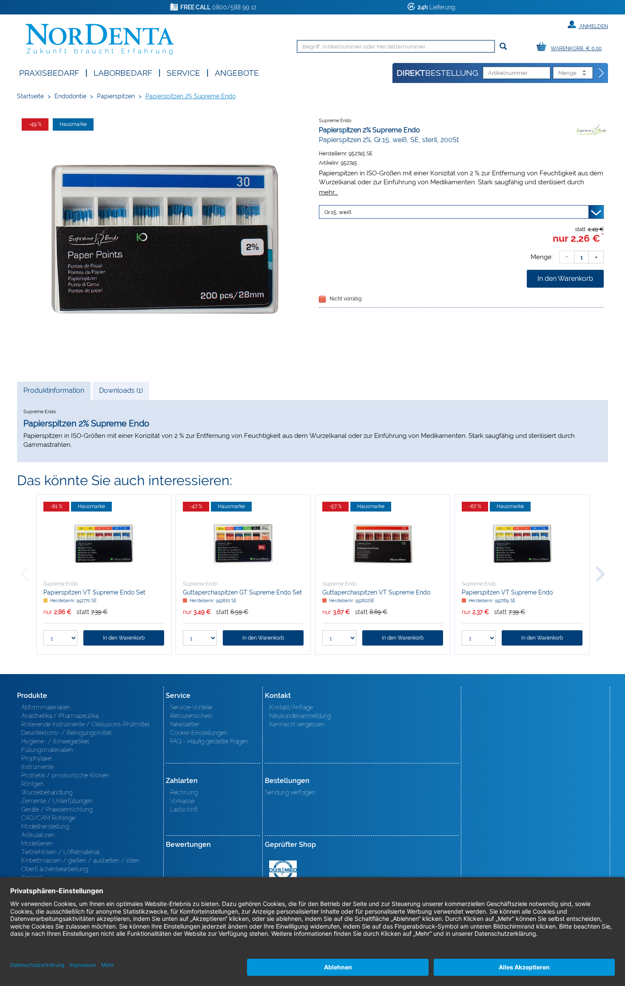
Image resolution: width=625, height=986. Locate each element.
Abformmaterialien (46, 707)
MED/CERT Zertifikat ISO (283, 870)
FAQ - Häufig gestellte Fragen (209, 741)
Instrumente (37, 766)
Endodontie (70, 96)
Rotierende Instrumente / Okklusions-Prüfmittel (85, 724)
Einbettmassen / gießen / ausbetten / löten (80, 860)
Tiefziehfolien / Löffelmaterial (60, 852)
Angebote (237, 72)
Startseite (30, 96)
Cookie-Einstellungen (198, 732)
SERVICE (183, 72)
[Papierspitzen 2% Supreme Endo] (163, 241)
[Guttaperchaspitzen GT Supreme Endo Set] (243, 544)
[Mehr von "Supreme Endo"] (591, 129)
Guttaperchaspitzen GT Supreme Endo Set (242, 592)
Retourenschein (191, 715)
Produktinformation (53, 393)
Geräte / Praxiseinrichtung (56, 809)
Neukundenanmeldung (300, 715)
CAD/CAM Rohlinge (48, 818)
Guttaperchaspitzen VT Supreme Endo (376, 592)
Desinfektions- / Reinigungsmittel (66, 732)
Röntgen (32, 783)
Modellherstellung (45, 826)
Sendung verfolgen (290, 792)
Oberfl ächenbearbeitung (54, 869)
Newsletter (184, 724)
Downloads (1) (121, 390)
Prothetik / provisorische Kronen (65, 775)
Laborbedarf (123, 72)
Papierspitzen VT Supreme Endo (507, 592)
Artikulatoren (38, 835)
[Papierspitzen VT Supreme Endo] (522, 544)
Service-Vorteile (191, 707)
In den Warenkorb (565, 278)
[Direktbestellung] (601, 73)
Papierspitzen (116, 96)
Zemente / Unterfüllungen (57, 800)
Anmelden (593, 26)
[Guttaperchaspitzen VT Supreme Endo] (382, 544)
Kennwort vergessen (297, 724)
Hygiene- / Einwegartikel (55, 741)
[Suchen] (503, 47)
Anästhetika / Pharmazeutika (59, 715)
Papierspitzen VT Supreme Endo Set (94, 592)
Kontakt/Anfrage (291, 707)
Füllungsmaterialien (47, 749)
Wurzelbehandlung (46, 792)
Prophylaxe (36, 758)
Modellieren (37, 843)
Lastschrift (184, 809)
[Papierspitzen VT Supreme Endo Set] (104, 544)
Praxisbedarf (49, 72)
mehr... (328, 192)
